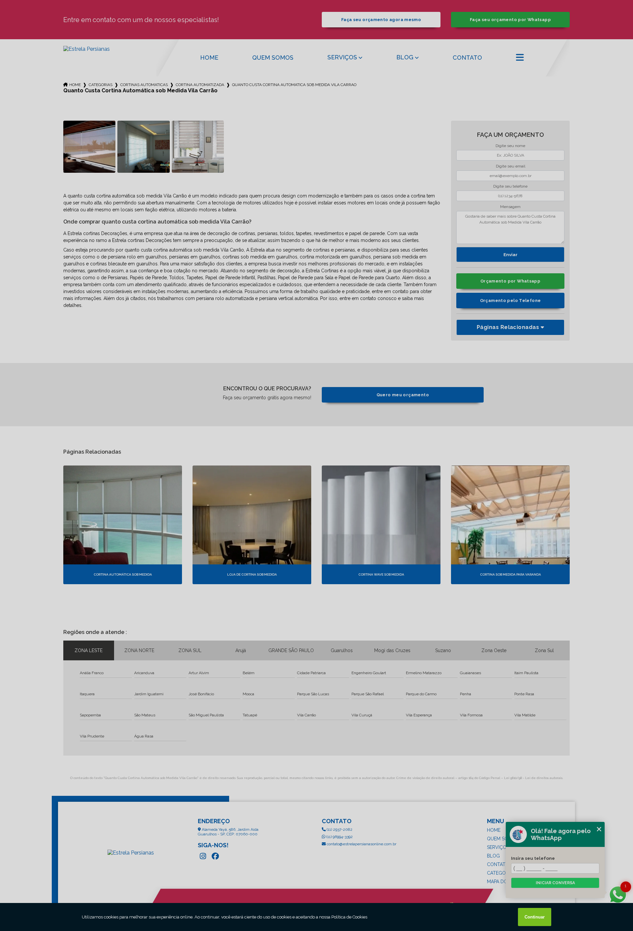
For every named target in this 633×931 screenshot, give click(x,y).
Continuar (535, 917)
